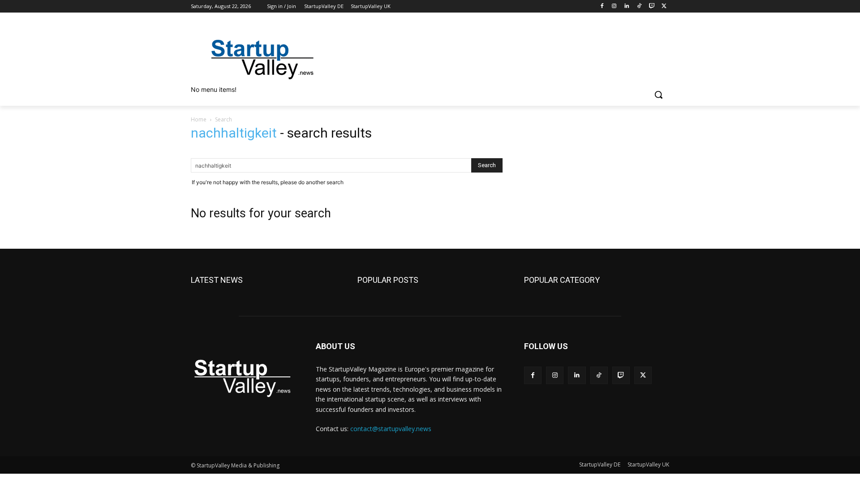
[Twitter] (664, 6)
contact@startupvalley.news (390, 428)
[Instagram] (614, 6)
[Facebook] (602, 6)
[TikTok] (639, 6)
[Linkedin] (627, 6)
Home (198, 119)
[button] (658, 94)
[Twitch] (651, 6)
